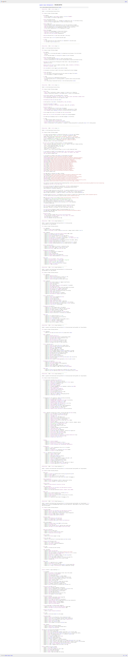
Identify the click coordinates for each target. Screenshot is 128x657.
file (60, 7)
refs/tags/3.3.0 (50, 4)
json (126, 655)
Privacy (9, 655)
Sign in (126, 1)
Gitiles (6, 655)
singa (44, 4)
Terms (11, 655)
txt (123, 655)
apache (41, 4)
